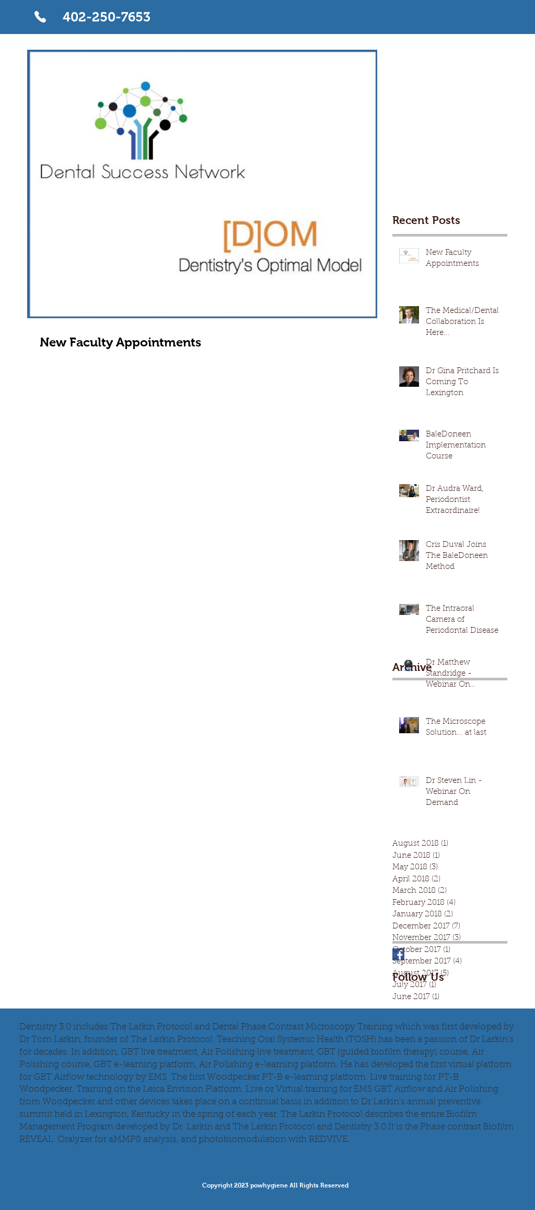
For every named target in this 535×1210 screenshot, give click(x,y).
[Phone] (40, 17)
